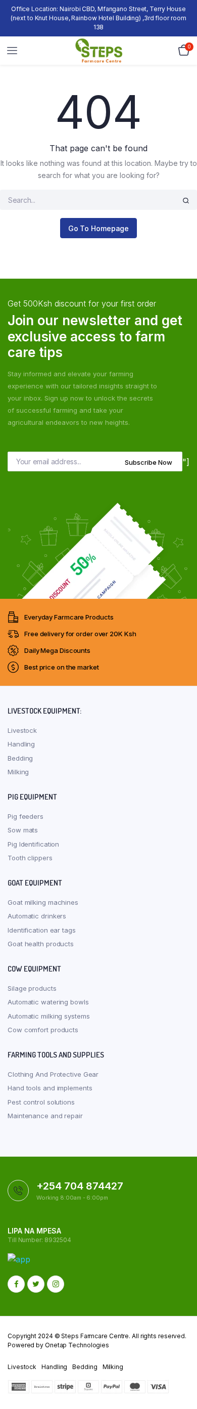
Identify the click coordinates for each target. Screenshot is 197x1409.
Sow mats (23, 830)
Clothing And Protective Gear (53, 1074)
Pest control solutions (41, 1102)
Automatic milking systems (49, 1016)
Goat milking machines (43, 902)
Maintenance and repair (45, 1116)
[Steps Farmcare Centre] (98, 50)
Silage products (32, 988)
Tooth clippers (30, 858)
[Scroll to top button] (181, 1368)
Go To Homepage (98, 228)
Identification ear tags (42, 930)
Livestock (22, 730)
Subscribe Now (148, 462)
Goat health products (41, 944)
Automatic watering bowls (48, 1002)
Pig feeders (25, 816)
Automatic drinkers (37, 916)
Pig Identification (33, 844)
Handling (21, 744)
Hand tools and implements (50, 1088)
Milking (18, 772)
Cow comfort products (43, 1030)
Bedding (20, 758)
